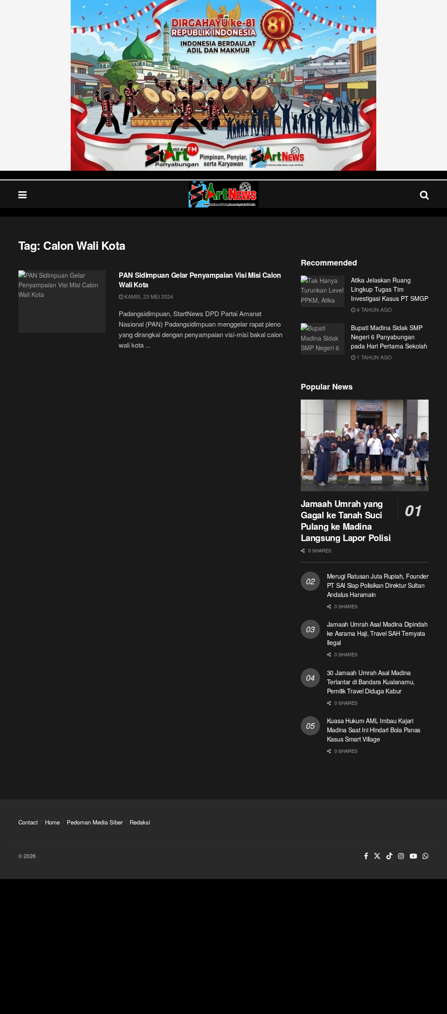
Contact (28, 822)
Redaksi (140, 822)
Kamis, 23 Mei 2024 (148, 296)
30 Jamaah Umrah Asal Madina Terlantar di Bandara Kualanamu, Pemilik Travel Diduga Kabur (371, 681)
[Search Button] (424, 194)
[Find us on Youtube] (413, 856)
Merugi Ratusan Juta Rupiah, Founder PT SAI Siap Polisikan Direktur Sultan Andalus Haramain (378, 585)
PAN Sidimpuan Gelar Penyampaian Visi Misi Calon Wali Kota (200, 280)
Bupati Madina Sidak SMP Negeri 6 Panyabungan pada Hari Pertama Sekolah (389, 336)
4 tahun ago (373, 309)
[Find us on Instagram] (401, 856)
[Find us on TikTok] (389, 856)
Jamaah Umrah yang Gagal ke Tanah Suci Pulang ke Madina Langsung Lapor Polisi (346, 520)
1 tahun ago (373, 357)
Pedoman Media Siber (95, 822)
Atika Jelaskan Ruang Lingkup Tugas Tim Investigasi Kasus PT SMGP (389, 289)
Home (52, 822)
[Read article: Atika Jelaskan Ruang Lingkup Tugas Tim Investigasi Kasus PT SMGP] (322, 291)
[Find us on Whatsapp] (426, 856)
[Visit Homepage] (223, 194)
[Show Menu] (22, 194)
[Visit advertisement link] (223, 85)
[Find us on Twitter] (377, 856)
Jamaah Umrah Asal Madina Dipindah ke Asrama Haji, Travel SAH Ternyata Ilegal (377, 633)
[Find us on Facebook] (366, 856)
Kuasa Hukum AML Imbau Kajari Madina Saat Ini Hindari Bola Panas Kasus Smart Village (373, 729)
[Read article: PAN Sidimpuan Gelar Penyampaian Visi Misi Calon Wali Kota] (62, 301)
